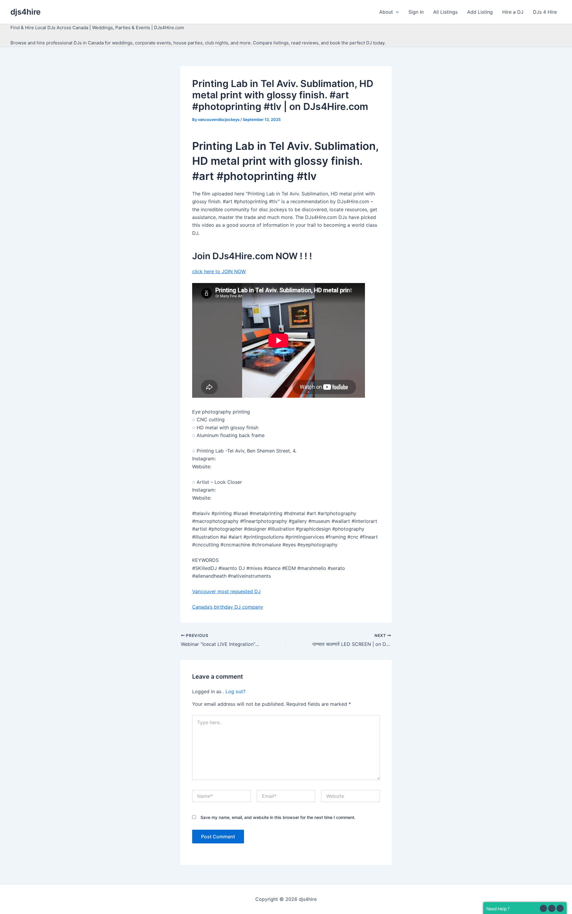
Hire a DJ (512, 12)
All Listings (445, 12)
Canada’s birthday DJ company (227, 607)
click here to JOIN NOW (219, 271)
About (386, 12)
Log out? (235, 691)
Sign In (416, 12)
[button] (396, 12)
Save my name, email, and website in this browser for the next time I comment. (277, 817)
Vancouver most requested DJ (226, 591)
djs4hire (25, 11)
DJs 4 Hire (545, 12)
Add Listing (480, 12)
